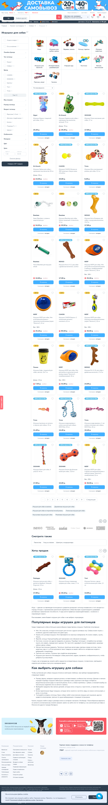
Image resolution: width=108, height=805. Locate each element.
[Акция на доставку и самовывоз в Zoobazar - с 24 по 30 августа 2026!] (54, 5)
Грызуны (30, 755)
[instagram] (71, 774)
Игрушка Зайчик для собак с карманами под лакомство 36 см (43, 170)
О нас (3, 752)
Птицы (30, 757)
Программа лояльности (20, 750)
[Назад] (100, 521)
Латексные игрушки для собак (75, 511)
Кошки (4, 22)
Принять (95, 797)
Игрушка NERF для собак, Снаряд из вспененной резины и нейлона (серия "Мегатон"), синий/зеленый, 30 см (94, 472)
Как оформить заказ (19, 752)
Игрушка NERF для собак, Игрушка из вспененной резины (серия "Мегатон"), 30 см (94, 319)
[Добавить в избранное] (52, 94)
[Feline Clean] (75, 528)
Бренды (36, 22)
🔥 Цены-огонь (44, 22)
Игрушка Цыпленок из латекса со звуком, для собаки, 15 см (43, 424)
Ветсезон (54, 22)
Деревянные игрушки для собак (64, 507)
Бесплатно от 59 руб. (99, 22)
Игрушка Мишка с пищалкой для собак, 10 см (42, 119)
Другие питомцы (19, 22)
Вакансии (35, 13)
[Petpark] (63, 528)
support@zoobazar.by (34, 789)
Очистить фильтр (15, 158)
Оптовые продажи (18, 777)
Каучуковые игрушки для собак (42, 515)
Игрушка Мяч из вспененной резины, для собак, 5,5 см (93, 170)
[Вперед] (104, 521)
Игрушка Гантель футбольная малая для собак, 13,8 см (68, 470)
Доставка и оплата (18, 755)
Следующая (90, 499)
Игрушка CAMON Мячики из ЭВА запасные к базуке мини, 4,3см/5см (68, 171)
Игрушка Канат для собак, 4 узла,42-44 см (42, 470)
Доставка (84, 13)
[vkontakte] (61, 774)
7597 (61, 750)
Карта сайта (16, 772)
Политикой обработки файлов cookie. (22, 800)
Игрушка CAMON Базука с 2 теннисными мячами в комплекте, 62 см (68, 319)
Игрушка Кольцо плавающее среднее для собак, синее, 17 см (69, 582)
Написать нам (66, 759)
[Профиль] (104, 17)
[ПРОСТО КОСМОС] (50, 528)
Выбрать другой (21, 18)
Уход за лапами (48, 543)
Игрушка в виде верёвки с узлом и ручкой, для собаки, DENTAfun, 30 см (67, 425)
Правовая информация (19, 767)
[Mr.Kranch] (88, 528)
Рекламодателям (6, 762)
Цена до (19, 152)
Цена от (7, 152)
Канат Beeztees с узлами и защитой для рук (41, 219)
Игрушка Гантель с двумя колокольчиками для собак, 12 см (94, 583)
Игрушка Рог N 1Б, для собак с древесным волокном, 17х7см (94, 371)
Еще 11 (15, 95)
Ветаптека (29, 22)
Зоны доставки (6, 765)
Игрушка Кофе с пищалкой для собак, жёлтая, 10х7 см (43, 371)
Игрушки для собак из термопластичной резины (48, 511)
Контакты (23, 13)
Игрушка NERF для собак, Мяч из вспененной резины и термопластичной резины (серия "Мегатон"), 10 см (43, 320)
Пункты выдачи (101, 13)
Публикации (5, 772)
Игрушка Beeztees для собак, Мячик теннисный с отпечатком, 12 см (69, 220)
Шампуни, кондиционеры (64, 543)
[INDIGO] (38, 528)
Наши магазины (6, 755)
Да (8, 18)
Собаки (10, 22)
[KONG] (100, 528)
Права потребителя (18, 769)
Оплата (92, 13)
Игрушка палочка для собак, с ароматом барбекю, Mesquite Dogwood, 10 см (42, 583)
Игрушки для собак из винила (42, 507)
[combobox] (43, 87)
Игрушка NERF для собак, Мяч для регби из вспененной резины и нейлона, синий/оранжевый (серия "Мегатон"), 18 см (94, 267)
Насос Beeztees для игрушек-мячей (42, 266)
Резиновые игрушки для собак (65, 515)
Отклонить (79, 797)
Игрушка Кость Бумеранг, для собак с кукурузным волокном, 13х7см (94, 220)
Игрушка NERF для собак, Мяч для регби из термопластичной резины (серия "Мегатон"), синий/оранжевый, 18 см (68, 373)
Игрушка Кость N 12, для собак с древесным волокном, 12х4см (68, 266)
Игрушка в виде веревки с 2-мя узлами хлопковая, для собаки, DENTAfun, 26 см (94, 425)
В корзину (43, 134)
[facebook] (66, 774)
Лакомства (37, 543)
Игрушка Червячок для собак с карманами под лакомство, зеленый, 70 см (68, 120)
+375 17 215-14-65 (36, 790)
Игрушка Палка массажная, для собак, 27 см (94, 119)
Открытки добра (17, 774)
